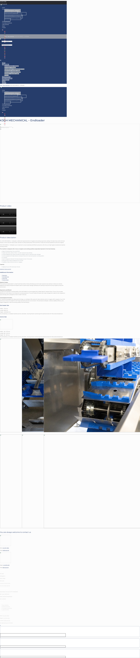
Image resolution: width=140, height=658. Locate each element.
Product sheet (5, 279)
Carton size (4, 278)
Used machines (5, 609)
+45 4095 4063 (6, 565)
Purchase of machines (7, 608)
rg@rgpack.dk (6, 550)
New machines (5, 605)
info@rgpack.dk (6, 620)
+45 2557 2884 (6, 548)
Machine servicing (6, 606)
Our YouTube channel (5, 585)
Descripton (4, 275)
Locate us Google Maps (5, 583)
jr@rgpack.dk (6, 567)
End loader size (5, 276)
